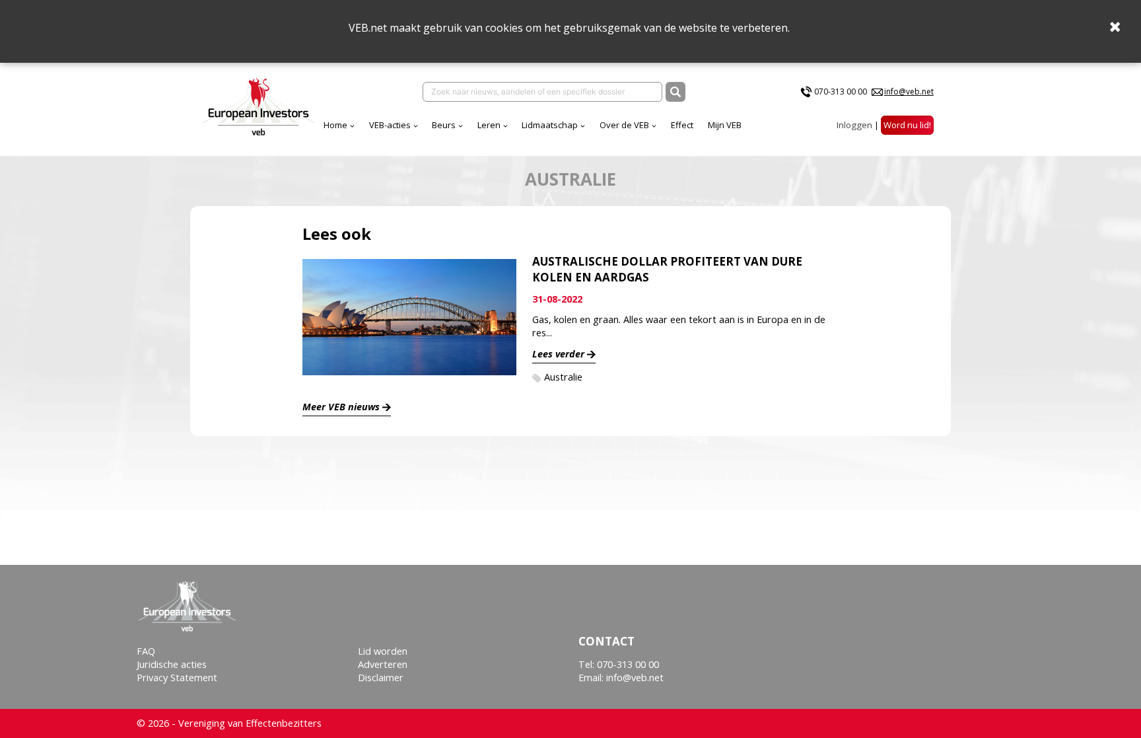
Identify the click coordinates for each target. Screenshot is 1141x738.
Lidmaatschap (550, 125)
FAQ (146, 651)
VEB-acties (390, 125)
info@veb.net (909, 91)
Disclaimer (380, 677)
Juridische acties (172, 664)
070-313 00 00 (840, 91)
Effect (682, 125)
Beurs (444, 125)
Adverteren (382, 664)
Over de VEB (624, 125)
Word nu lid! (907, 125)
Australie (563, 377)
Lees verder (558, 354)
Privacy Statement (177, 677)
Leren (489, 125)
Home (335, 125)
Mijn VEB (725, 125)
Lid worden (382, 651)
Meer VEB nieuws (341, 406)
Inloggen (854, 125)
